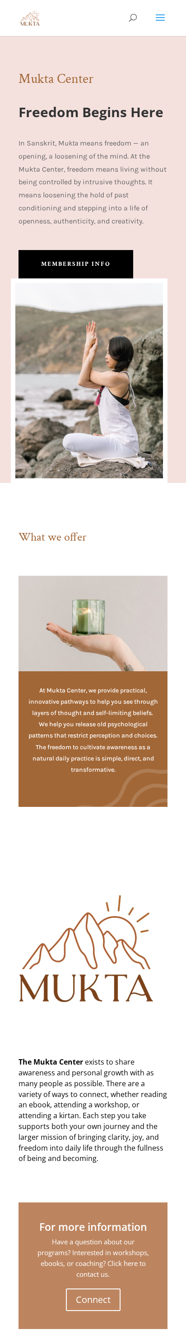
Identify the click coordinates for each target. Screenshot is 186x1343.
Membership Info (76, 264)
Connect (93, 1299)
